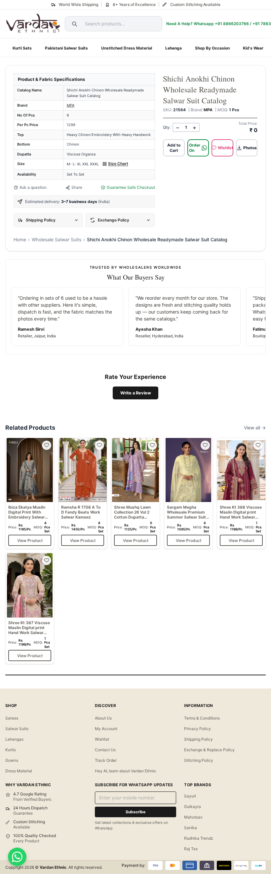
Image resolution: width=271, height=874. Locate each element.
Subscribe (135, 811)
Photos (250, 147)
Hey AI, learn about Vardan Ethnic (125, 770)
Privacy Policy (197, 728)
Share (76, 187)
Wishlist (225, 147)
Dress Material (18, 770)
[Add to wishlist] (46, 445)
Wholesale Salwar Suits (56, 239)
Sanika (190, 827)
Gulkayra (192, 806)
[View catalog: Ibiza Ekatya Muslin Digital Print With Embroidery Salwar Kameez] (30, 493)
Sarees (11, 718)
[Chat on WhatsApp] (17, 857)
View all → (255, 427)
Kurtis (10, 749)
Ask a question (33, 187)
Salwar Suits (16, 728)
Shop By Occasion (212, 48)
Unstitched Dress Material (126, 48)
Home (20, 239)
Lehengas (14, 739)
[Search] (73, 24)
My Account (106, 728)
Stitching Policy (198, 760)
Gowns (11, 760)
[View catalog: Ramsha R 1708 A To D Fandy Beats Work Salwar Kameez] (82, 493)
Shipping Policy (198, 739)
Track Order (106, 760)
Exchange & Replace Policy (209, 749)
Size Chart (118, 163)
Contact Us (105, 749)
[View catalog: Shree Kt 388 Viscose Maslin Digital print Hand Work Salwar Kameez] (241, 493)
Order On (194, 148)
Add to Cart (173, 148)
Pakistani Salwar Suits (66, 48)
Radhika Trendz (198, 838)
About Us (103, 718)
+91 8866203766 (232, 23)
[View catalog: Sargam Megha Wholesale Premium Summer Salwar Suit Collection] (188, 493)
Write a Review (135, 392)
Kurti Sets (22, 48)
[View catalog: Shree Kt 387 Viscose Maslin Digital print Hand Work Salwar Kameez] (30, 608)
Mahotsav (193, 817)
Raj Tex (191, 848)
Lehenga (173, 48)
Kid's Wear (253, 48)
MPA (70, 105)
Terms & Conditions (202, 718)
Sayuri (190, 795)
